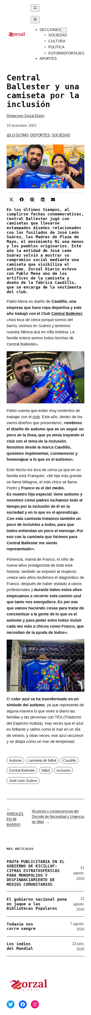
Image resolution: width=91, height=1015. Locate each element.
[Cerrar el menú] (35, 19)
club (36, 416)
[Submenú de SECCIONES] (64, 30)
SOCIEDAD (61, 135)
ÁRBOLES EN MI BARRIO (15, 819)
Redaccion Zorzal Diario (25, 116)
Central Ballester (66, 313)
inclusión (63, 770)
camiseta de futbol (42, 760)
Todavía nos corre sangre (21, 926)
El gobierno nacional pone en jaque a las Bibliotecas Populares (37, 904)
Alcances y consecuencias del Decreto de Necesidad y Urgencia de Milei (58, 816)
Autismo (15, 760)
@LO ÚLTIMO (17, 135)
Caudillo (69, 760)
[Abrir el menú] (35, 8)
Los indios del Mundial (20, 946)
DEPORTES (40, 135)
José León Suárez (23, 781)
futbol (46, 770)
